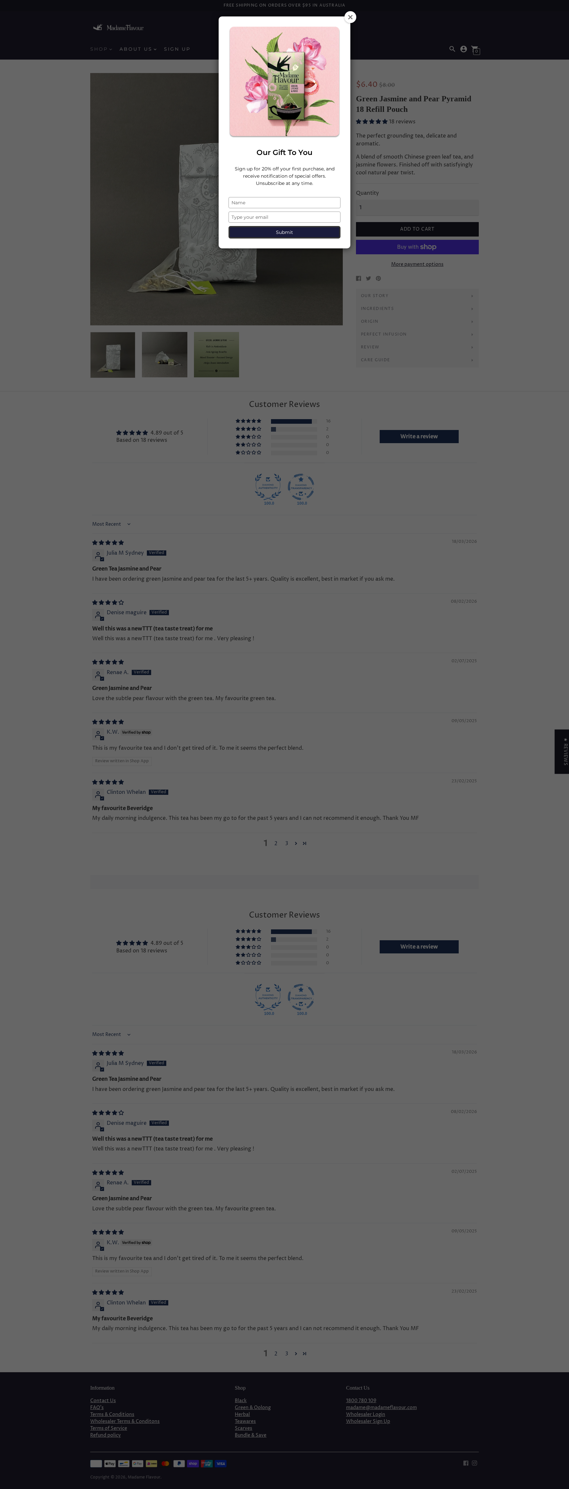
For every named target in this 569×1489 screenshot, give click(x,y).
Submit (284, 232)
